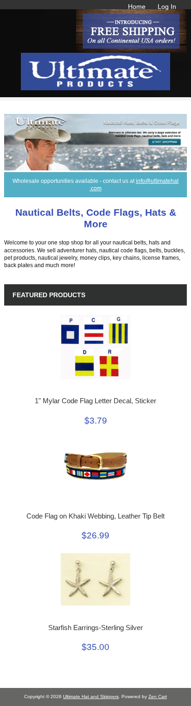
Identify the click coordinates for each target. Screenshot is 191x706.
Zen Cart (157, 696)
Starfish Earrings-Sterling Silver (95, 627)
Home (137, 6)
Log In (167, 6)
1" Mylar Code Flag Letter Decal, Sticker (95, 401)
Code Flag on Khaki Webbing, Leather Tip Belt (95, 516)
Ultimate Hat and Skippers (91, 696)
